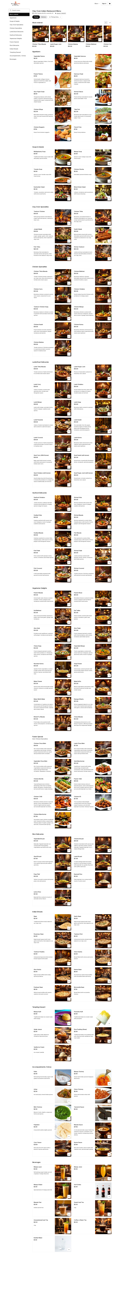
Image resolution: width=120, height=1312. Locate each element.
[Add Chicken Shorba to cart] (109, 181)
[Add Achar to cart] (69, 1101)
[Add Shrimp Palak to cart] (109, 562)
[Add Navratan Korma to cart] (69, 675)
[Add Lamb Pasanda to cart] (69, 431)
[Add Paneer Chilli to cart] (109, 790)
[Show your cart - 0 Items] (110, 3)
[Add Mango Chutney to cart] (109, 1083)
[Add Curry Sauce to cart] (69, 1154)
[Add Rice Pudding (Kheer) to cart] (109, 1041)
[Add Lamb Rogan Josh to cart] (64, 39)
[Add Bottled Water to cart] (69, 1249)
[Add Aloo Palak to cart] (109, 640)
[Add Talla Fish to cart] (109, 121)
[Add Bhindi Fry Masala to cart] (69, 728)
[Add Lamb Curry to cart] (69, 396)
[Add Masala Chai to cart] (69, 1214)
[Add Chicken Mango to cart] (109, 318)
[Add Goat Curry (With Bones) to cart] (69, 467)
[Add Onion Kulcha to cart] (109, 963)
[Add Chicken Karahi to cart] (69, 336)
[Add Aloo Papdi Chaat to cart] (69, 103)
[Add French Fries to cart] (109, 139)
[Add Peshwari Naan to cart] (69, 999)
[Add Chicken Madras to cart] (82, 39)
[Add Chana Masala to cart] (109, 728)
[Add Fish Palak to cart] (69, 562)
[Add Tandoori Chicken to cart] (69, 223)
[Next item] (110, 22)
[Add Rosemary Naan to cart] (69, 946)
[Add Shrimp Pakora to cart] (109, 103)
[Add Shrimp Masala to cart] (109, 527)
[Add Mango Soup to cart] (109, 163)
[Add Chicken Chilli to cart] (69, 808)
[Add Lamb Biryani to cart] (109, 868)
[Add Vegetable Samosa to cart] (109, 68)
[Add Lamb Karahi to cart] (109, 431)
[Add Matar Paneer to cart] (69, 693)
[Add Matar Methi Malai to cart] (69, 711)
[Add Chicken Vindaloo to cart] (109, 301)
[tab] (36, 17)
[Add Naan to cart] (69, 928)
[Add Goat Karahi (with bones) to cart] (109, 467)
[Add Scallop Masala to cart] (69, 544)
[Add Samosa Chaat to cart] (109, 86)
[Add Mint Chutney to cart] (69, 1119)
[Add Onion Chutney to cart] (109, 1101)
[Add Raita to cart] (69, 1083)
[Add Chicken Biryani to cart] (109, 850)
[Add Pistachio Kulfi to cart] (109, 1023)
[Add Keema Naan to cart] (109, 981)
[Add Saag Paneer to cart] (109, 675)
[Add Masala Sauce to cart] (109, 1136)
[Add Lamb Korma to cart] (109, 449)
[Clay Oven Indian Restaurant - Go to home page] (15, 3)
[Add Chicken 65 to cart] (109, 808)
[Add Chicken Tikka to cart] (109, 223)
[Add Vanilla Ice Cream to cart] (69, 1059)
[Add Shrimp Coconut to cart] (109, 580)
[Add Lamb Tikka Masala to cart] (69, 378)
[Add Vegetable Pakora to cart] (69, 68)
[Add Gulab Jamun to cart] (69, 1041)
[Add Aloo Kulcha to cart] (69, 981)
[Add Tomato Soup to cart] (69, 181)
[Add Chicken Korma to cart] (109, 336)
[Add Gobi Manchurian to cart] (109, 773)
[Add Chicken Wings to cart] (69, 121)
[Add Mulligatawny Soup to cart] (69, 163)
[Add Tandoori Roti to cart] (109, 946)
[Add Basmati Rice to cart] (109, 886)
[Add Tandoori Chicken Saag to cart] (69, 318)
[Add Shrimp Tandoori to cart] (109, 258)
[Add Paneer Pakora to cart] (69, 86)
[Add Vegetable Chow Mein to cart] (69, 773)
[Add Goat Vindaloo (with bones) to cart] (69, 485)
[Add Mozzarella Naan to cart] (109, 999)
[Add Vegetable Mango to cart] (109, 658)
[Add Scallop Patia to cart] (69, 527)
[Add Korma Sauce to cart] (109, 1154)
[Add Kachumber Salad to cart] (69, 199)
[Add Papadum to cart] (69, 1136)
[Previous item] (106, 22)
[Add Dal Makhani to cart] (69, 622)
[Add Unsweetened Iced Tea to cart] (69, 1232)
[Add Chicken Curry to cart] (69, 301)
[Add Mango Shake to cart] (69, 1196)
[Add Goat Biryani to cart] (69, 868)
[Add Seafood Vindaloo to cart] (69, 509)
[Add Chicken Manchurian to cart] (69, 826)
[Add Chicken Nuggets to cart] (69, 139)
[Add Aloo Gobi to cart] (69, 640)
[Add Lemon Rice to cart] (69, 903)
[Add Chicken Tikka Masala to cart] (46, 39)
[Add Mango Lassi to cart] (69, 1178)
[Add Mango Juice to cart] (109, 1178)
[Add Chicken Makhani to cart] (100, 39)
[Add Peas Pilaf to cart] (69, 886)
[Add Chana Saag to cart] (69, 658)
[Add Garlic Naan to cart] (109, 928)
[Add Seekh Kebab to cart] (109, 241)
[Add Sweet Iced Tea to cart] (109, 1214)
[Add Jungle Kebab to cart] (69, 241)
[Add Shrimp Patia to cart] (109, 509)
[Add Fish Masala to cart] (109, 544)
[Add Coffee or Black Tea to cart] (109, 1232)
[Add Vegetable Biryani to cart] (69, 850)
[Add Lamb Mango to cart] (69, 414)
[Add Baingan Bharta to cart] (109, 711)
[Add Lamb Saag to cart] (109, 414)
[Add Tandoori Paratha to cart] (69, 963)
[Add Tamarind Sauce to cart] (109, 1119)
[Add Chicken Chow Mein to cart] (69, 755)
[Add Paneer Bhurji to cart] (109, 604)
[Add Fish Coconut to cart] (69, 580)
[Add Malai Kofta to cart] (109, 693)
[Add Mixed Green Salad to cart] (109, 199)
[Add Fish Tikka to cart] (69, 258)
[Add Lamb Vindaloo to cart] (109, 396)
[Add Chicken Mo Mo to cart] (69, 790)
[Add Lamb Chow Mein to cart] (109, 755)
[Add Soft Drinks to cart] (109, 1196)
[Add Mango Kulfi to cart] (69, 1023)
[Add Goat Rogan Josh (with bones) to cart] (109, 485)
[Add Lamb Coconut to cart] (69, 449)
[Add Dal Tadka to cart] (109, 622)
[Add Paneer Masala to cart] (69, 604)
